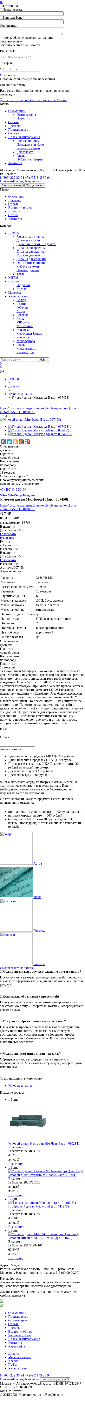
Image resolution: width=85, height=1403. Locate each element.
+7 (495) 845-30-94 (38, 177)
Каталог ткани (18, 296)
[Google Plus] (27, 441)
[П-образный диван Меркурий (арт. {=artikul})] (42, 1202)
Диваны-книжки (28, 240)
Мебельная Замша (29, 333)
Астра (21, 311)
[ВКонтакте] (3, 441)
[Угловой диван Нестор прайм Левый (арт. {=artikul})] (27, 1139)
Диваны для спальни (31, 259)
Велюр (21, 300)
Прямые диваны (28, 270)
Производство (18, 129)
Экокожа (23, 330)
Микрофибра (26, 341)
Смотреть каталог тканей (17, 968)
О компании (17, 111)
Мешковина (25, 326)
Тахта (21, 274)
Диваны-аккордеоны (31, 248)
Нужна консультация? (55, 1379)
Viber (3, 495)
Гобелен (22, 307)
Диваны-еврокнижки (31, 251)
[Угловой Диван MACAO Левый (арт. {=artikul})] (43, 1234)
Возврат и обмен (28, 148)
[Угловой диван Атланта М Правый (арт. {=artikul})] (45, 1171)
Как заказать (25, 152)
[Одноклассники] (15, 441)
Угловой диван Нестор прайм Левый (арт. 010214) (43, 1143)
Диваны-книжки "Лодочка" (36, 244)
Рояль (21, 344)
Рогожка (22, 315)
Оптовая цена (26, 114)
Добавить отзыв (11, 749)
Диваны (14, 233)
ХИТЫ (13, 277)
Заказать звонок (11, 41)
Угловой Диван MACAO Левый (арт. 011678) (40, 1238)
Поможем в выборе (30, 144)
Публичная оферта (30, 159)
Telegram (28, 495)
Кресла (13, 1361)
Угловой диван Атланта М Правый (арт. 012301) (42, 1175)
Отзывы (14, 133)
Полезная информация (24, 137)
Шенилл (22, 303)
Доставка (14, 126)
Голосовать (8, 534)
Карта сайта (16, 1346)
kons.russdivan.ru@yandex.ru (19, 181)
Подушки (23, 285)
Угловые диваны (28, 255)
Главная (13, 379)
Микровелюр (26, 348)
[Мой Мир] (21, 441)
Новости (23, 118)
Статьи (21, 155)
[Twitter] (9, 441)
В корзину (7, 537)
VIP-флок (23, 322)
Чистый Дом (25, 352)
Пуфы (12, 1364)
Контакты (15, 163)
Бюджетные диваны (31, 236)
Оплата (13, 122)
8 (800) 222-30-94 (12, 177)
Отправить (7, 75)
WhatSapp (15, 495)
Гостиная (14, 281)
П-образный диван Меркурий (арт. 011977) (38, 1206)
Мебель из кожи (28, 266)
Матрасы (14, 292)
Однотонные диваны (31, 262)
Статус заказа (35, 185)
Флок (20, 318)
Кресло (22, 289)
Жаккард (23, 337)
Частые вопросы (28, 140)
